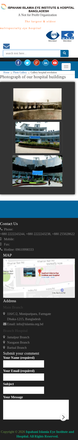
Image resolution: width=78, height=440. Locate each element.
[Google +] (36, 62)
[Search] (64, 53)
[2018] (37, 171)
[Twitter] (27, 62)
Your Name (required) (19, 357)
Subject (8, 384)
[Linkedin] (46, 62)
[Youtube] (55, 62)
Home (6, 72)
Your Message (13, 397)
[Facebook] (18, 62)
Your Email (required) (19, 371)
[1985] (37, 137)
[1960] (37, 104)
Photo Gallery (20, 72)
